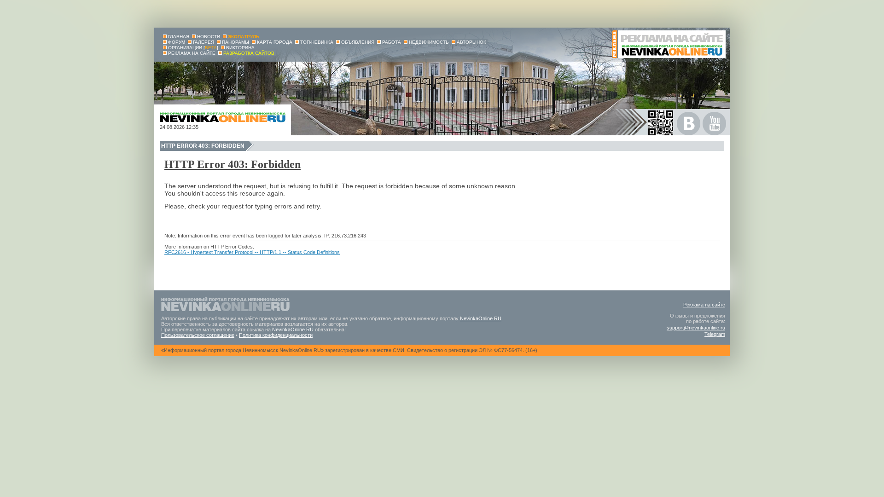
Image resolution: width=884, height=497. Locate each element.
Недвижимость (429, 42)
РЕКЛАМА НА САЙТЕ (191, 53)
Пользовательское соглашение (197, 335)
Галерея (203, 42)
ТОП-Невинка (316, 42)
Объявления (357, 42)
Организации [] (193, 47)
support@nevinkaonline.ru (696, 327)
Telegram (714, 334)
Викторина (240, 47)
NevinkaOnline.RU (480, 318)
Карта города (274, 42)
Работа (391, 42)
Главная (178, 36)
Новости (208, 36)
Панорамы (235, 42)
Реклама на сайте (704, 304)
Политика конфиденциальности (276, 335)
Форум (176, 42)
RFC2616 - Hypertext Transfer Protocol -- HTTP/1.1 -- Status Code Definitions (252, 252)
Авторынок (471, 42)
